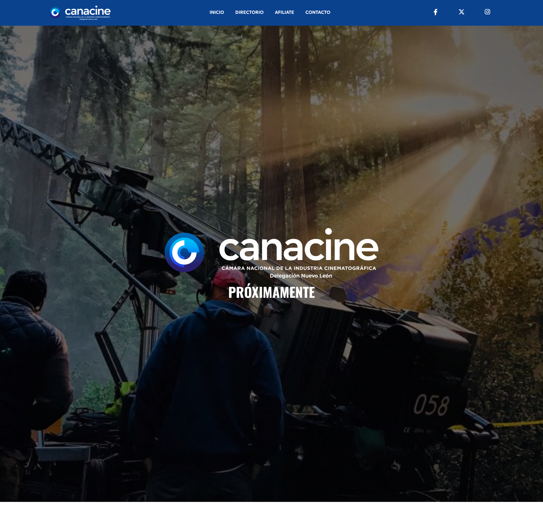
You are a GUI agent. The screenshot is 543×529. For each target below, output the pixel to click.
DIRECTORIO (249, 12)
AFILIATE (284, 12)
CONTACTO (317, 12)
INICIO (217, 12)
